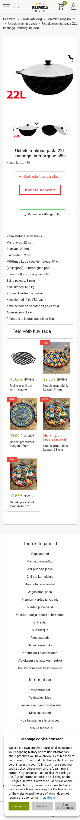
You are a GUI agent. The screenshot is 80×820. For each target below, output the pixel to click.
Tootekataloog (32, 19)
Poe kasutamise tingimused (40, 720)
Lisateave (49, 797)
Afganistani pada (40, 592)
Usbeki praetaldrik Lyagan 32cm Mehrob (22, 444)
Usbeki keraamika (40, 645)
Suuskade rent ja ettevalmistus (40, 705)
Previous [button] (13, 130)
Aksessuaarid (40, 638)
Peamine (9, 19)
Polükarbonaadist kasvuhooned (40, 668)
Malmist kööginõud (40, 561)
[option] (40, 77)
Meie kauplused (40, 713)
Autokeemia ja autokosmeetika (40, 660)
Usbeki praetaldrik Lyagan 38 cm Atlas (55, 448)
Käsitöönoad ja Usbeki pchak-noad (40, 615)
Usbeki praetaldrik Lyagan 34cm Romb (55, 388)
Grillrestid (40, 622)
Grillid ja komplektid (40, 577)
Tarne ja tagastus (40, 728)
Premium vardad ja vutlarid (40, 599)
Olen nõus (19, 806)
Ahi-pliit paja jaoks (40, 569)
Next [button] (67, 130)
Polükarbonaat (40, 690)
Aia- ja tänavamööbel (40, 584)
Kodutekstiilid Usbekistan (40, 653)
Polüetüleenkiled (40, 697)
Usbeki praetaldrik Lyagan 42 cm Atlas (22, 504)
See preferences (65, 806)
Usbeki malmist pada (22, 23)
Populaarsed (40, 554)
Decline (42, 806)
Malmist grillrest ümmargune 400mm (21, 388)
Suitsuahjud (40, 630)
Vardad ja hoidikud (40, 607)
